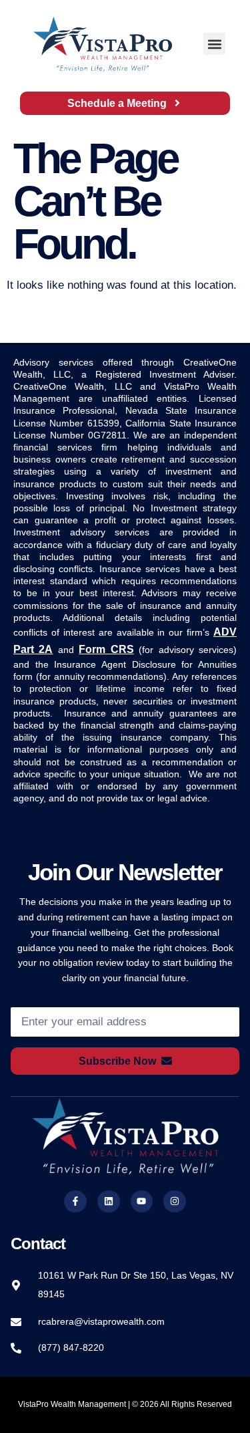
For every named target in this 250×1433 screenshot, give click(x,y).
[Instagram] (174, 1201)
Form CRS (106, 649)
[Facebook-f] (75, 1201)
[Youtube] (142, 1201)
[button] (214, 44)
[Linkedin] (108, 1201)
